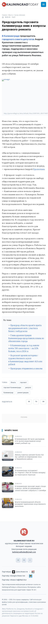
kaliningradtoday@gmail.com (24, 552)
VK (29, 401)
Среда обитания (19, 15)
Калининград (8, 393)
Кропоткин (39, 169)
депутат (28, 387)
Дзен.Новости (22, 572)
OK (43, 401)
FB (24, 560)
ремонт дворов (23, 393)
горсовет (23, 382)
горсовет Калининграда (12, 387)
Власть (10, 15)
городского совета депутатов (18, 39)
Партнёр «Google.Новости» (13, 576)
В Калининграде (10, 36)
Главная (4, 15)
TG (36, 401)
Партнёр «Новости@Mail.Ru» (14, 580)
